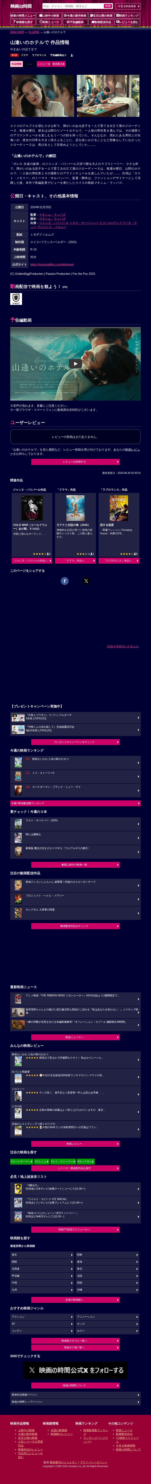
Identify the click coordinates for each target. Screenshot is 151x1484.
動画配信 (57, 63)
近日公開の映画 (102, 15)
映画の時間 (17, 32)
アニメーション (86, 1316)
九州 (14, 1289)
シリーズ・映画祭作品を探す (74, 1168)
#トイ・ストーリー (62, 1161)
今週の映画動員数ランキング (27, 803)
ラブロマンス (39, 55)
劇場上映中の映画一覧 (74, 864)
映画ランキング (129, 15)
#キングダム (85, 1161)
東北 (79, 1268)
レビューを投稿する (74, 461)
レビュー (43, 63)
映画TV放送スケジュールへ (74, 1229)
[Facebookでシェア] (65, 581)
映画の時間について (74, 1385)
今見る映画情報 (125, 1445)
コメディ (17, 1331)
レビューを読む (129, 22)
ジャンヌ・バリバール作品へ (30, 560)
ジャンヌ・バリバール (54, 223)
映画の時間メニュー (23, 15)
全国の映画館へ (74, 1299)
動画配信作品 (103, 22)
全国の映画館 (59, 1430)
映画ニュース (50, 22)
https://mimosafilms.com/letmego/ (52, 264)
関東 (79, 1254)
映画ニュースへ (74, 1037)
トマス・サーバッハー (84, 223)
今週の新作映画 (76, 15)
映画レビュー (74, 1143)
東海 (79, 1261)
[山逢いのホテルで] (16, 299)
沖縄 (79, 1289)
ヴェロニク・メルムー (51, 227)
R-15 (14, 55)
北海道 (15, 1268)
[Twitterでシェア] (86, 581)
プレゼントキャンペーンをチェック (74, 742)
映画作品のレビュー (30, 1449)
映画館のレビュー (62, 1434)
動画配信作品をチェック (74, 925)
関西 (14, 1261)
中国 (14, 1282)
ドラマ (24, 55)
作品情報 (33, 32)
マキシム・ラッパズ (52, 214)
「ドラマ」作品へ (74, 560)
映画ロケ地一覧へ (74, 1347)
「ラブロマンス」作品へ (118, 560)
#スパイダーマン (20, 1161)
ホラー (81, 1331)
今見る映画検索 (127, 6)
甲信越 (15, 1275)
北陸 (79, 1275)
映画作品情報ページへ (24, 1394)
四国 (79, 1282)
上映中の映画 (50, 15)
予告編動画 (77, 22)
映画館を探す (24, 22)
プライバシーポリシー (94, 1462)
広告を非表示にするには (123, 646)
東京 (14, 1254)
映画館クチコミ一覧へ (74, 1340)
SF (13, 1324)
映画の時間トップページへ (27, 1401)
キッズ (81, 1324)
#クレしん (41, 1161)
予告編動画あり (58, 55)
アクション (18, 1316)
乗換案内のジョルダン (63, 1462)
